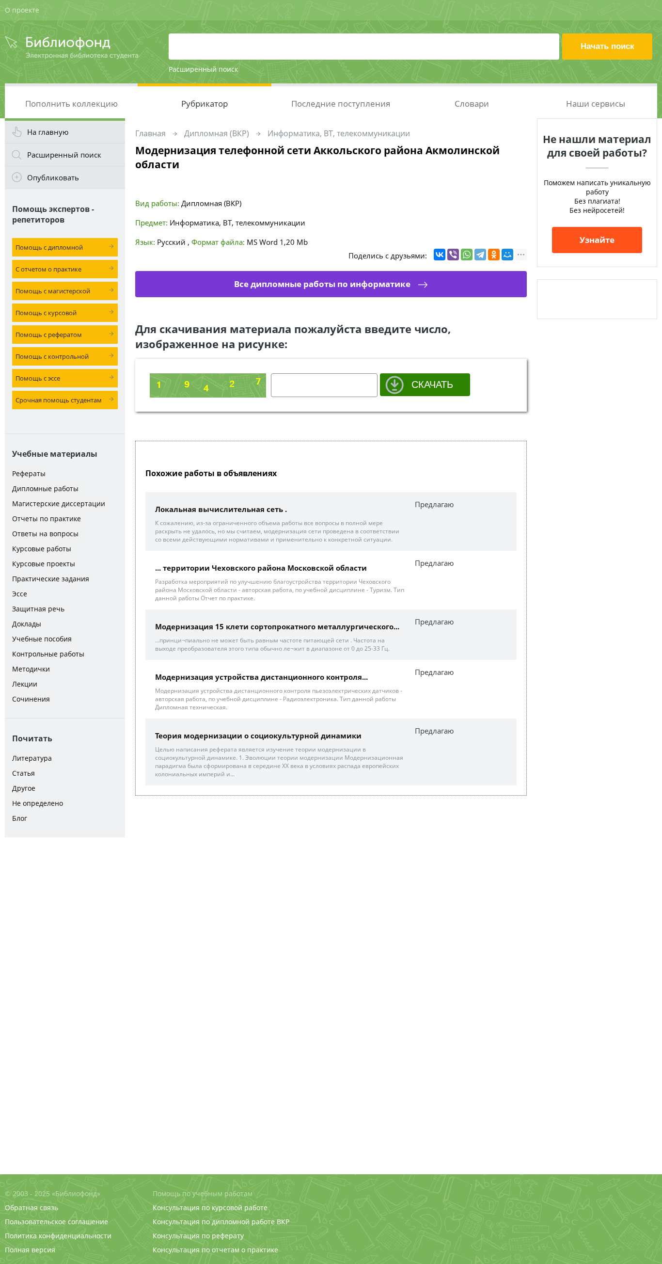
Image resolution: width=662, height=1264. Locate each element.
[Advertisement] (65, 994)
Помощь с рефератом (49, 334)
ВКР (283, 1221)
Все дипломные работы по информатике (322, 283)
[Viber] (453, 254)
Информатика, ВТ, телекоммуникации (339, 133)
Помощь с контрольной (52, 356)
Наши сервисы (595, 103)
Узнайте (597, 239)
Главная (150, 133)
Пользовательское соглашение (56, 1221)
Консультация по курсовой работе (210, 1207)
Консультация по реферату (198, 1235)
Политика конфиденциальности (58, 1235)
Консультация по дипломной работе (214, 1221)
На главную (47, 132)
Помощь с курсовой (46, 312)
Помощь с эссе (38, 378)
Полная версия (30, 1249)
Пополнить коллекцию (71, 103)
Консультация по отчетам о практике (215, 1249)
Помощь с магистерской (53, 291)
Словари (472, 103)
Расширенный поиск (203, 69)
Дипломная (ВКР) (216, 133)
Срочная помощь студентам (59, 400)
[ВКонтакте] (439, 254)
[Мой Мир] (507, 254)
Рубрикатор (204, 103)
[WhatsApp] (467, 254)
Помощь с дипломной (49, 247)
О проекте (22, 10)
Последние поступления (340, 103)
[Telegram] (480, 254)
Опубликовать (53, 177)
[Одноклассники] (494, 254)
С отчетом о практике (48, 269)
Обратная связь (31, 1207)
